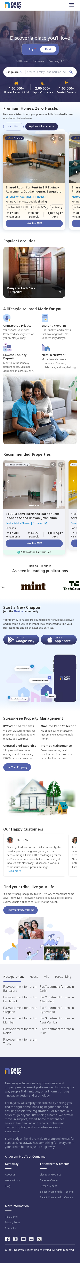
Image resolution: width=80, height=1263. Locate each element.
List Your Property (17, 767)
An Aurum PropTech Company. (25, 1156)
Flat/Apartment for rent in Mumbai (20, 1020)
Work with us (12, 1180)
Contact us (11, 1228)
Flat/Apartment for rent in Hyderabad (57, 1010)
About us (10, 1174)
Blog (7, 1186)
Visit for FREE (34, 223)
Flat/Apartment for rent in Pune (57, 1031)
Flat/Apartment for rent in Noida (20, 1031)
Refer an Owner (49, 1180)
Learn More (13, 126)
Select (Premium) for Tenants (57, 1191)
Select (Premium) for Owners (56, 1197)
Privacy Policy (13, 1222)
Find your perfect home (20, 910)
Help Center (12, 1216)
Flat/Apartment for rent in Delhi (57, 989)
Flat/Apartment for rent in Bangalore (20, 989)
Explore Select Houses (42, 126)
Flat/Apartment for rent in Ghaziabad (57, 999)
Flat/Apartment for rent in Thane (20, 1041)
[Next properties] (76, 172)
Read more (14, 871)
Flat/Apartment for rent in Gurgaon (20, 1010)
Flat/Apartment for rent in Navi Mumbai (57, 1020)
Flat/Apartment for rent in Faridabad (20, 999)
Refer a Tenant (48, 1186)
